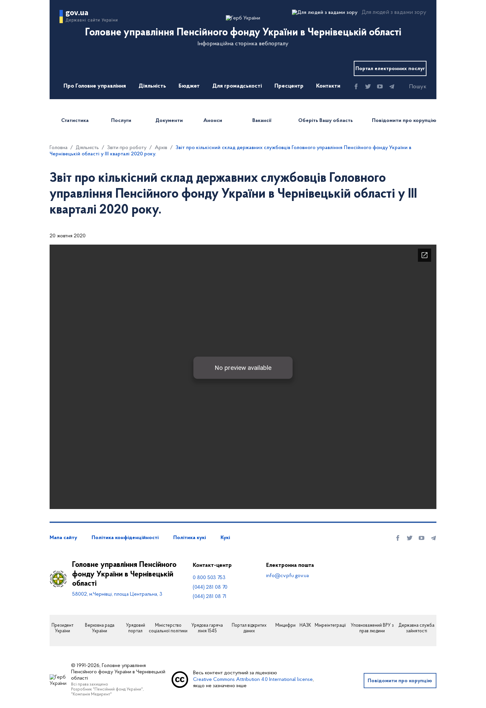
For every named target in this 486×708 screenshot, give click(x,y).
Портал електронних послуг (390, 68)
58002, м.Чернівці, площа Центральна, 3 (117, 594)
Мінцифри (285, 625)
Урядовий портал (135, 628)
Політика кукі (189, 537)
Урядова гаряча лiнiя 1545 (207, 628)
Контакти (328, 86)
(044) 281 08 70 (210, 587)
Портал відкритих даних (249, 628)
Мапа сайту (63, 537)
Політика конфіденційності (125, 537)
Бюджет (189, 86)
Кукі (225, 537)
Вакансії (261, 120)
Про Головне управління (94, 86)
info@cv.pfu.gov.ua (287, 575)
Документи (169, 120)
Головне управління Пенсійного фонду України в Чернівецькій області (124, 574)
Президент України (62, 628)
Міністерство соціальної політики (168, 628)
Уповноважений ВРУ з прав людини (372, 628)
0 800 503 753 (209, 577)
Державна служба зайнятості (416, 628)
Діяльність (152, 86)
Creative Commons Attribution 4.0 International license (253, 679)
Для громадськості (237, 86)
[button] (411, 87)
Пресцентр (289, 86)
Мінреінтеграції (330, 625)
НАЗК (305, 625)
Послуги (121, 120)
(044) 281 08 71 (209, 596)
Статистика (75, 120)
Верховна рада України (99, 628)
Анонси (212, 120)
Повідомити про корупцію (404, 120)
